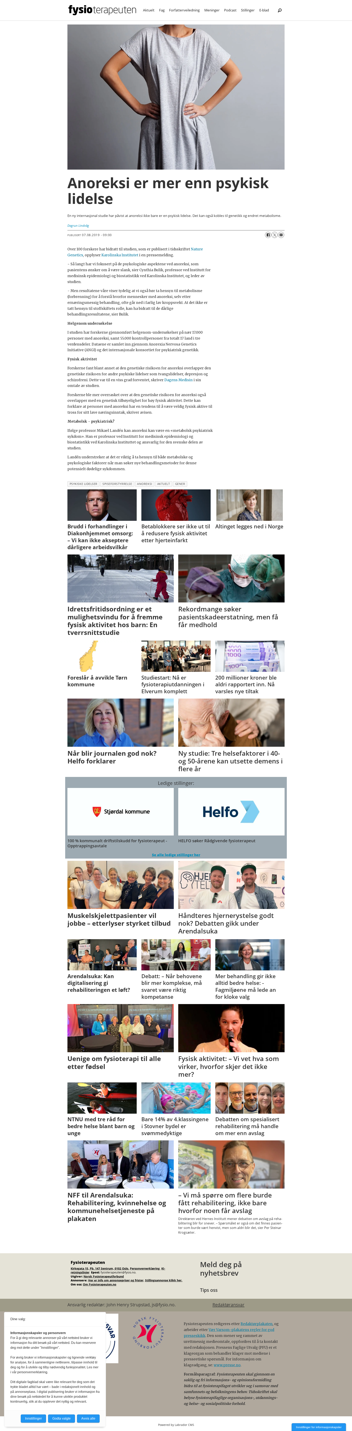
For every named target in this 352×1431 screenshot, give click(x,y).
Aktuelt (148, 10)
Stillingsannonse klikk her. (163, 1280)
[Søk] (280, 10)
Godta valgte (61, 1418)
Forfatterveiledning (184, 10)
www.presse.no (227, 1365)
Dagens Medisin (178, 380)
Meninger (212, 10)
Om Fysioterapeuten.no (99, 1284)
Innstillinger (33, 1418)
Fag (162, 10)
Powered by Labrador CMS (176, 1425)
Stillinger (248, 10)
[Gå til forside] (102, 10)
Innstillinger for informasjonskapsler (319, 1427)
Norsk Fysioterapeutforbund (104, 1276)
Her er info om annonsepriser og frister (115, 1280)
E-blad (264, 10)
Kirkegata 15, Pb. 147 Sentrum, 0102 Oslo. (100, 1268)
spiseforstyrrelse (117, 484)
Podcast (230, 10)
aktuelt (163, 484)
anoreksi (144, 484)
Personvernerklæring (145, 1268)
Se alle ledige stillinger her (176, 854)
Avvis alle (88, 1418)
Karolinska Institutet (119, 255)
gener (180, 484)
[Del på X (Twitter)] (275, 235)
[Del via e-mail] (281, 235)
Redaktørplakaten (257, 1324)
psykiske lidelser (83, 484)
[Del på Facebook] (268, 235)
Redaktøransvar (228, 1305)
